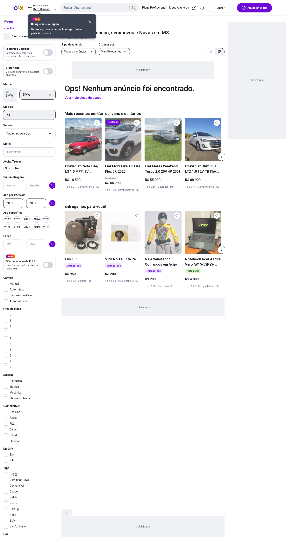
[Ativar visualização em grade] (220, 51)
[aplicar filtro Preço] (52, 244)
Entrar (221, 7)
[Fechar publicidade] (66, 512)
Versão (8, 125)
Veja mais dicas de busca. (83, 98)
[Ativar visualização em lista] (210, 51)
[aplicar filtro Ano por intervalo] (52, 203)
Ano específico (13, 212)
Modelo (8, 106)
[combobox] (99, 7)
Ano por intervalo (14, 194)
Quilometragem (13, 176)
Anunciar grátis (257, 7)
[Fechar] (90, 21)
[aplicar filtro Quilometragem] (52, 185)
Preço (7, 235)
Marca (7, 84)
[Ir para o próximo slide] (221, 157)
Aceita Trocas (12, 161)
